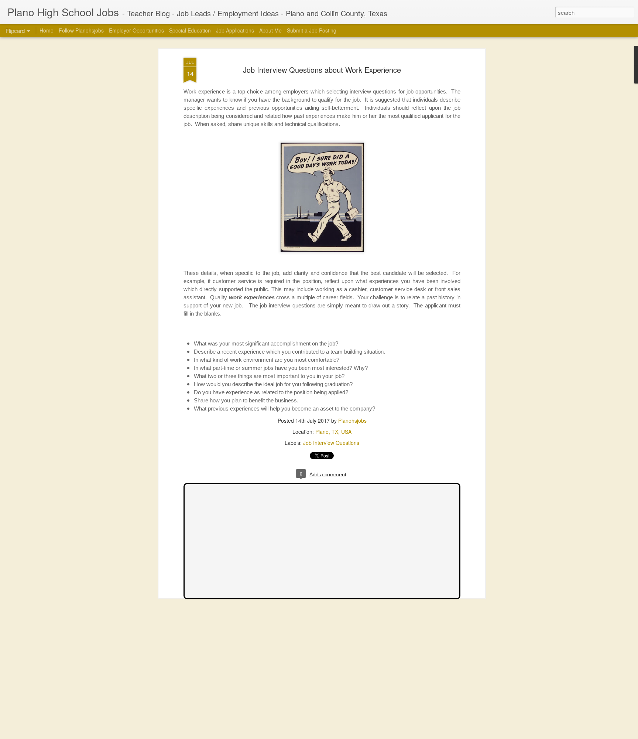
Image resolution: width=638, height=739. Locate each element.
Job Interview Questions (331, 442)
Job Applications (235, 30)
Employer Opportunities (136, 30)
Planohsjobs (352, 420)
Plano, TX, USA (333, 431)
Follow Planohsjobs (81, 30)
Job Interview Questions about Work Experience (322, 69)
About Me (270, 30)
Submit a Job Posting (311, 30)
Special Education (190, 30)
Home (47, 30)
